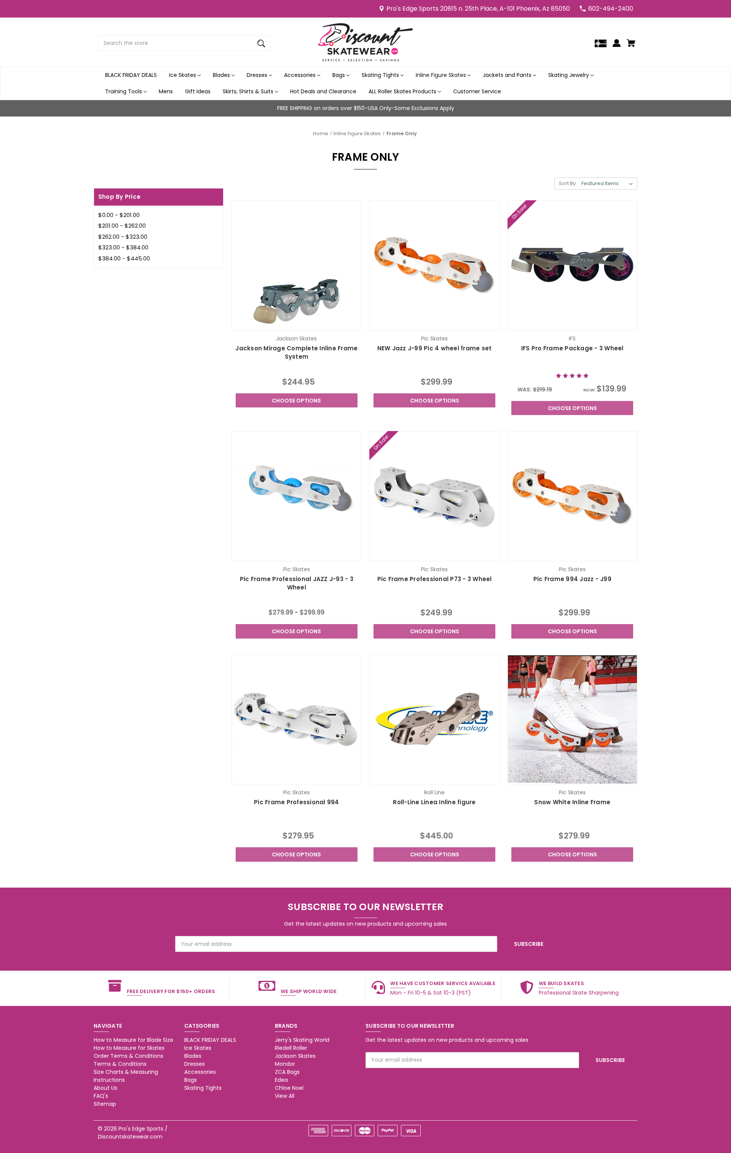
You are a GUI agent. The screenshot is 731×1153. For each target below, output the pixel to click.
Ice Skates (183, 75)
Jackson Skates (295, 1056)
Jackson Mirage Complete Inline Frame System (296, 352)
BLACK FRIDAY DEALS (131, 75)
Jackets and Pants (508, 75)
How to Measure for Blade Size (133, 1040)
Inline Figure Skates (442, 75)
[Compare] (296, 323)
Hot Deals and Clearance (323, 91)
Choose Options (296, 400)
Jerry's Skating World (302, 1040)
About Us (105, 1088)
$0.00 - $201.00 (119, 215)
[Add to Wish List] (317, 322)
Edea (281, 1080)
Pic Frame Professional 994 (296, 802)
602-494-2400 (610, 8)
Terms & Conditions (120, 1064)
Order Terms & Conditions (128, 1056)
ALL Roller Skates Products (403, 91)
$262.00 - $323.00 (122, 237)
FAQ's (101, 1096)
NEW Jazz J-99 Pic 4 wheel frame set (434, 348)
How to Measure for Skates (129, 1048)
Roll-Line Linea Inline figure (434, 802)
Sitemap (105, 1104)
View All (284, 1096)
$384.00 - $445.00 (124, 258)
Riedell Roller (291, 1048)
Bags (339, 75)
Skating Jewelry (569, 75)
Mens (166, 91)
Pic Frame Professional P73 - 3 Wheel (434, 579)
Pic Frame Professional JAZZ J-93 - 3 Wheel (296, 583)
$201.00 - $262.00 (122, 226)
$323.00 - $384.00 (123, 247)
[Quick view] (276, 322)
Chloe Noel (289, 1088)
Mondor (285, 1064)
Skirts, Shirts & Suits (249, 91)
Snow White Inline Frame (572, 802)
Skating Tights (381, 75)
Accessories (300, 75)
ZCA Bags (287, 1072)
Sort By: (568, 183)
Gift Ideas (198, 91)
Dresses (258, 75)
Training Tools (124, 91)
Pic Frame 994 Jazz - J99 (572, 579)
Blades (222, 75)
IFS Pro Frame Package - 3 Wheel (572, 348)
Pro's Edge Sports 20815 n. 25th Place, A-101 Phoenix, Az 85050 (478, 8)
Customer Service (477, 91)
